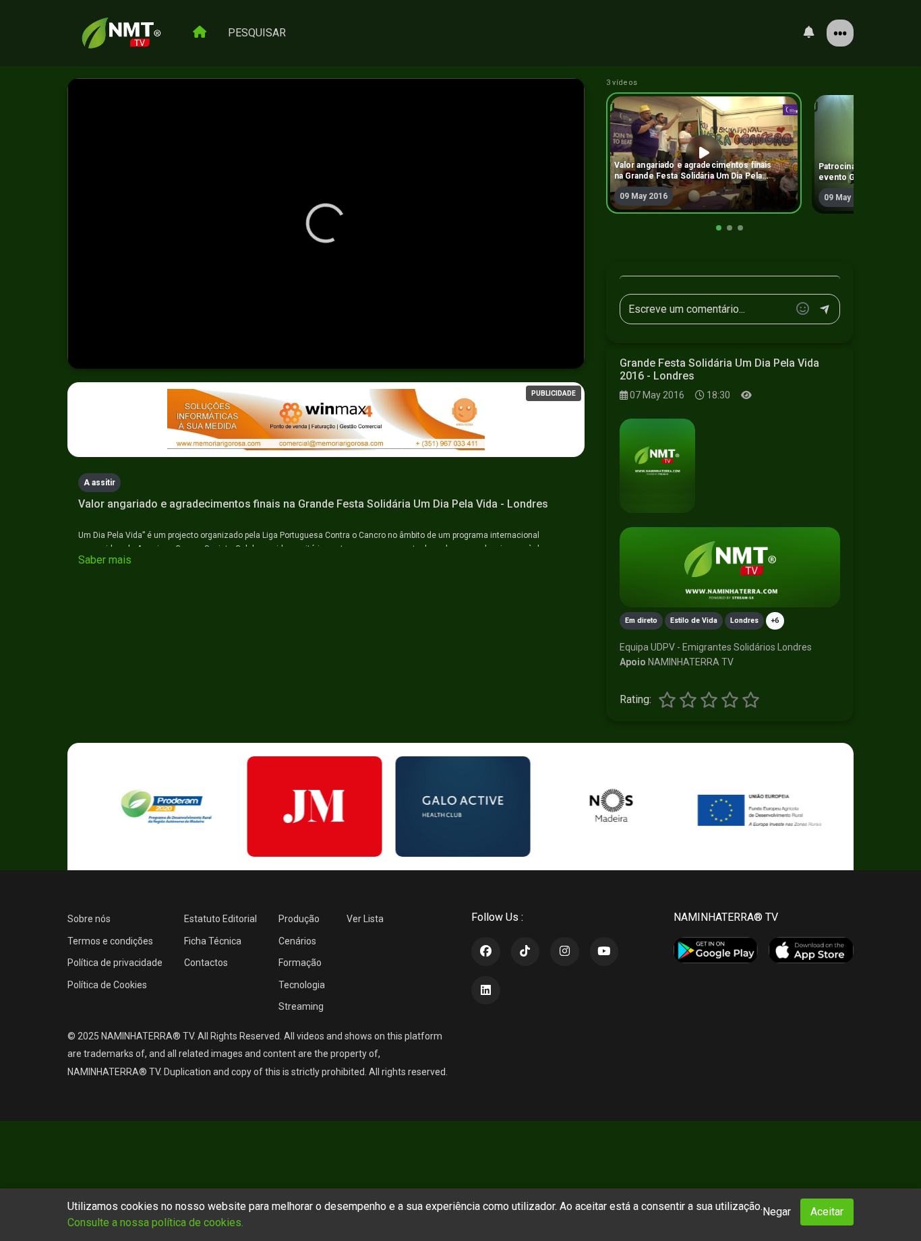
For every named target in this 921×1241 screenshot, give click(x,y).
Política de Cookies (107, 984)
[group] (704, 153)
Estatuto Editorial (220, 918)
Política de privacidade (114, 962)
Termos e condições (110, 941)
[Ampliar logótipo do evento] (657, 466)
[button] (718, 228)
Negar (777, 1211)
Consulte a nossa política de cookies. (155, 1222)
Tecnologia (301, 984)
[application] (326, 223)
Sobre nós (89, 918)
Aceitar (826, 1211)
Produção (299, 918)
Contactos (206, 962)
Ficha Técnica (212, 941)
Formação (300, 962)
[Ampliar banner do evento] (730, 567)
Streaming (301, 1006)
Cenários (297, 941)
